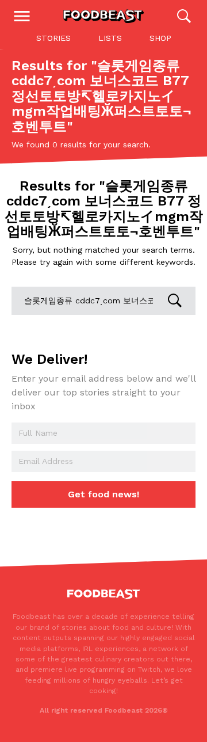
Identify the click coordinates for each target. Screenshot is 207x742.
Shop (160, 38)
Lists (110, 38)
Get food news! (103, 494)
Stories (53, 38)
